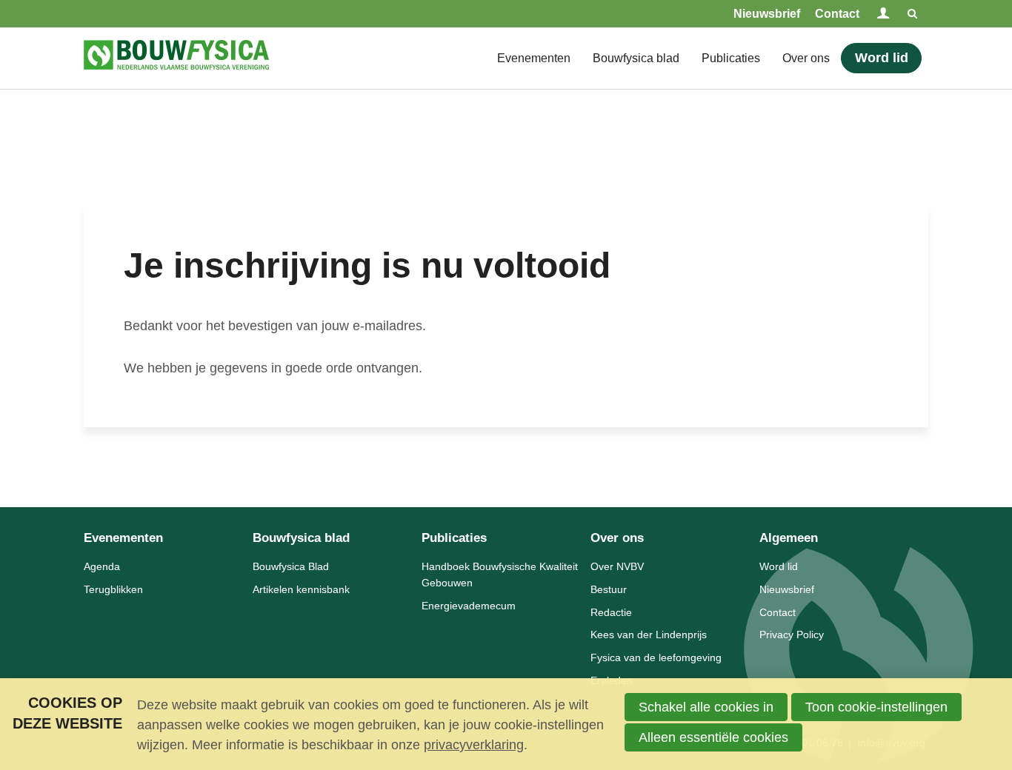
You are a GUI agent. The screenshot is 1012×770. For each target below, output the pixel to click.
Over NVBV (617, 566)
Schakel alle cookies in (706, 707)
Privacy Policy (791, 634)
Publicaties (731, 58)
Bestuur (608, 589)
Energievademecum (469, 606)
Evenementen (533, 58)
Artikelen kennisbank (301, 589)
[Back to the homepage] (176, 58)
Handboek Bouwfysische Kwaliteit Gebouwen (500, 574)
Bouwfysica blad (636, 58)
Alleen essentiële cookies (713, 737)
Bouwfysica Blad (291, 566)
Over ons (806, 58)
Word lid (881, 57)
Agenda (102, 566)
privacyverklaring (474, 744)
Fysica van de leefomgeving (656, 657)
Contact (837, 13)
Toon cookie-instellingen (876, 707)
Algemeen (788, 538)
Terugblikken (113, 589)
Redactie (611, 612)
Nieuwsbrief (766, 13)
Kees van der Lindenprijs (648, 634)
